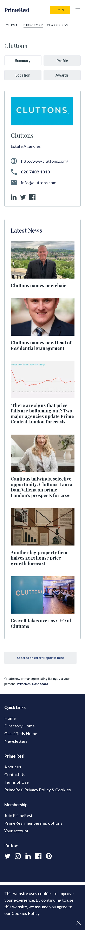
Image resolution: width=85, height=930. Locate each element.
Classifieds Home (20, 733)
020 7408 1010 (35, 171)
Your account (16, 830)
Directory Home (19, 725)
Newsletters (15, 741)
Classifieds (57, 25)
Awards (62, 75)
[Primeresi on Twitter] (7, 856)
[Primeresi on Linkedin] (28, 856)
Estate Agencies (26, 146)
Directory (33, 25)
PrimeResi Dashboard (32, 684)
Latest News (26, 230)
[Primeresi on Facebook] (38, 856)
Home (10, 718)
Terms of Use (16, 782)
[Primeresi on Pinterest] (49, 856)
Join (60, 10)
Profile (62, 60)
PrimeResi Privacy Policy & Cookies (37, 789)
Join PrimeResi (18, 815)
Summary (23, 60)
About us (12, 766)
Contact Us (14, 774)
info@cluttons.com (38, 182)
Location (22, 75)
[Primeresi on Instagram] (18, 856)
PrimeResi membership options (33, 823)
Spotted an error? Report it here (40, 658)
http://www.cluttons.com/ (44, 161)
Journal (12, 25)
